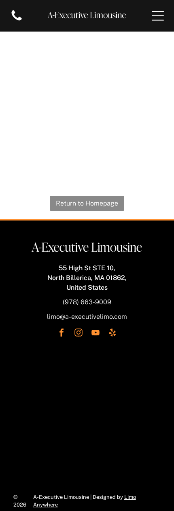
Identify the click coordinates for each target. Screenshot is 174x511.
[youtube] (95, 334)
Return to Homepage (87, 203)
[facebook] (61, 334)
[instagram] (78, 334)
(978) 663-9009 (87, 302)
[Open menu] (158, 16)
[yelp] (112, 334)
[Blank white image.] (16, 20)
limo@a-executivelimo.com (87, 316)
